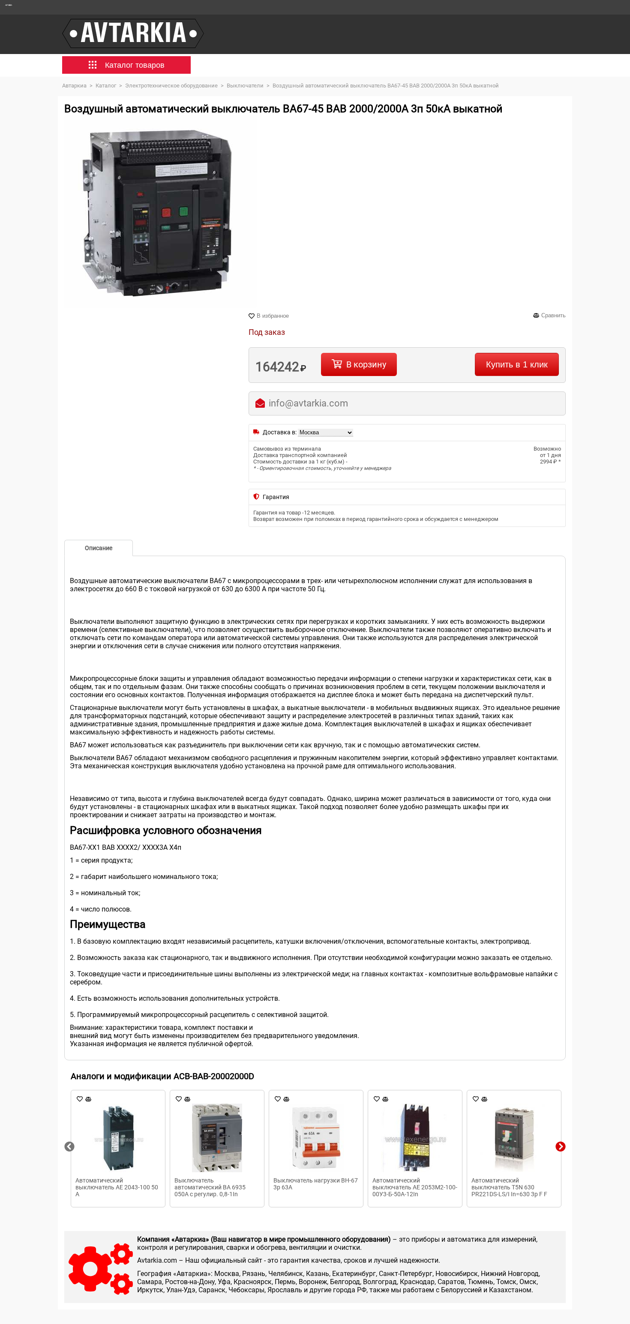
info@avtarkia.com (308, 403)
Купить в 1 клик (517, 364)
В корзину (366, 364)
